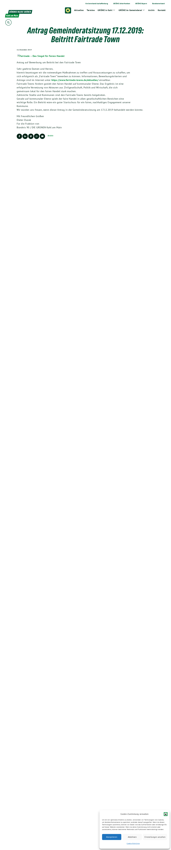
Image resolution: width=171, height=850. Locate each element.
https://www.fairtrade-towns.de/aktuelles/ (75, 80)
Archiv (50, 135)
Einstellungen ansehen (155, 837)
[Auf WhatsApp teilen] (36, 136)
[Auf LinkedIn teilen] (25, 136)
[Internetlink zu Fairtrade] (41, 55)
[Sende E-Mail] (42, 136)
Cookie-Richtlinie (133, 843)
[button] (165, 814)
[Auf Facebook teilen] (19, 136)
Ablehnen (132, 837)
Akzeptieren (111, 837)
